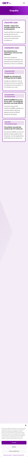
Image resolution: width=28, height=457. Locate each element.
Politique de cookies (7, 455)
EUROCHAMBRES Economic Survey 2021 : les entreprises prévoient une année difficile (13, 101)
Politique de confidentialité (18, 455)
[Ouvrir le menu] (24, 3)
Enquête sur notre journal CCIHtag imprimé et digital (13, 77)
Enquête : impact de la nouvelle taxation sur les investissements (12, 27)
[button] (25, 425)
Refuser (14, 447)
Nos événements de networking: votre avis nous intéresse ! (13, 52)
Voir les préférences (14, 451)
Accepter (14, 442)
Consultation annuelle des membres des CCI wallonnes (13, 128)
